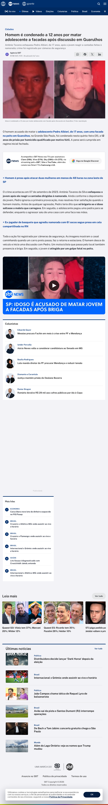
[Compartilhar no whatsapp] (77, 54)
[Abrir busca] (99, 4)
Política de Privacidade (60, 797)
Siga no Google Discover (87, 161)
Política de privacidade (55, 776)
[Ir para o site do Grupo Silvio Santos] (49, 766)
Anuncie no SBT (30, 776)
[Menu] (105, 4)
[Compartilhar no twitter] (92, 54)
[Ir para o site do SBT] (69, 766)
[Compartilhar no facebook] (85, 54)
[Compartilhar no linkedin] (99, 54)
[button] (22, 619)
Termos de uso (78, 776)
